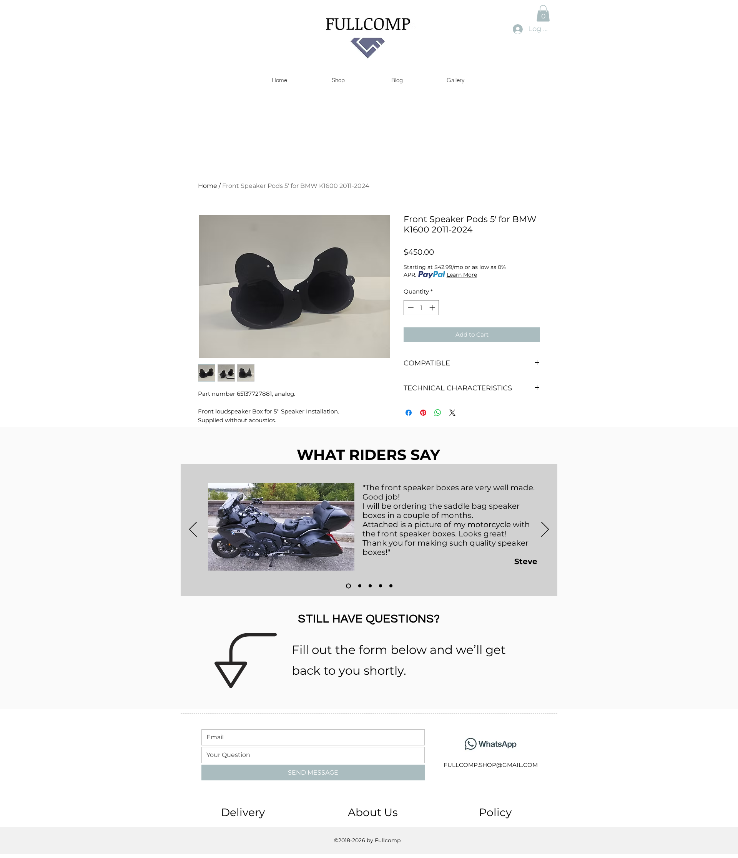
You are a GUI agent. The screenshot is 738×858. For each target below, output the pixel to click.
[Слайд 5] (390, 585)
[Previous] (193, 530)
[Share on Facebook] (408, 412)
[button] (543, 13)
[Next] (545, 530)
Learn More (462, 274)
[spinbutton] (421, 307)
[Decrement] (410, 307)
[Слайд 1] (347, 585)
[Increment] (433, 307)
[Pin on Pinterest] (423, 412)
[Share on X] (452, 412)
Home (207, 185)
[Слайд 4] (380, 585)
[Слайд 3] (370, 585)
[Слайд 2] (358, 585)
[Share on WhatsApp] (437, 412)
